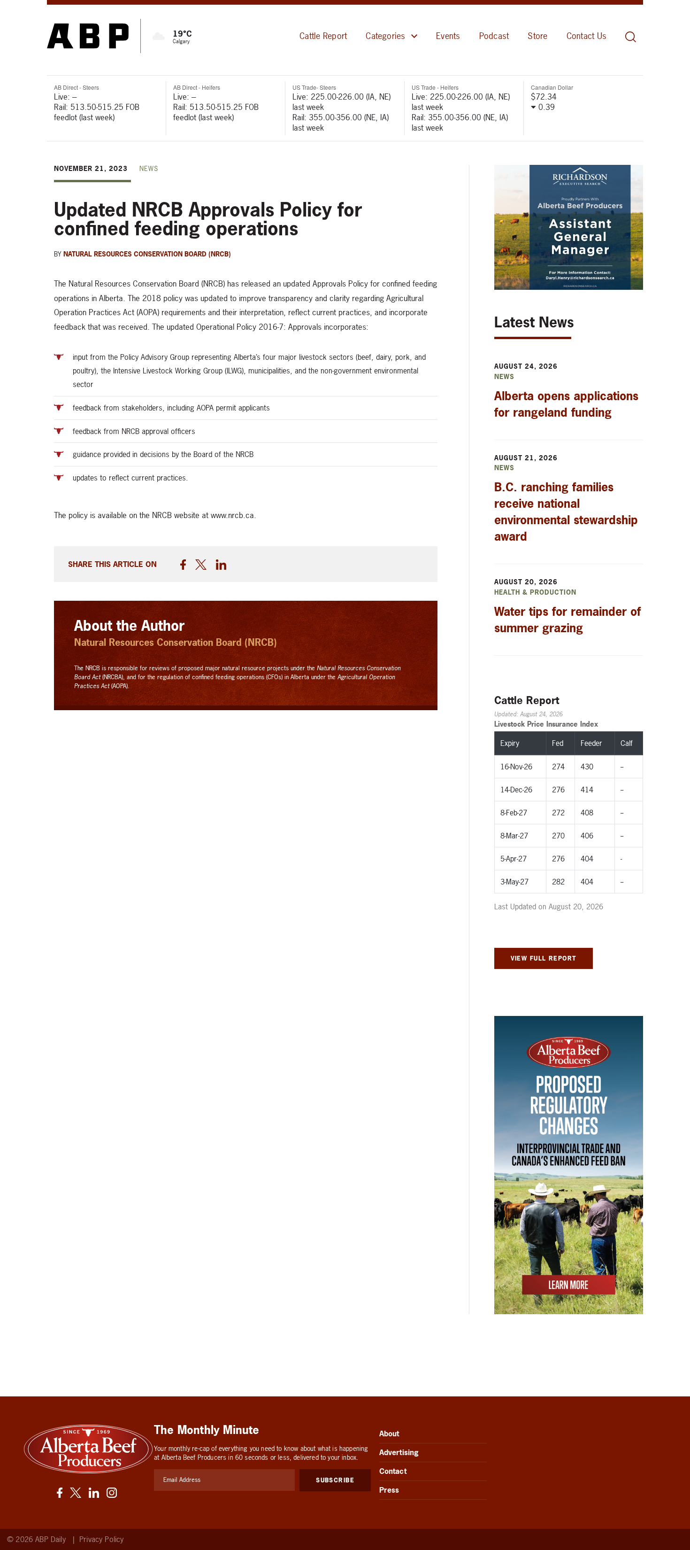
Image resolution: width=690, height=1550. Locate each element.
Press (389, 1490)
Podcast (494, 36)
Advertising (399, 1452)
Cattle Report (323, 36)
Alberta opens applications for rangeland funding (566, 404)
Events (448, 36)
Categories (385, 36)
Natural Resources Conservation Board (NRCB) (147, 253)
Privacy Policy (101, 1539)
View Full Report (543, 958)
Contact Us (586, 36)
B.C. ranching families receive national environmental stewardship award (566, 511)
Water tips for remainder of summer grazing (567, 620)
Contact (392, 1471)
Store (537, 36)
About (389, 1433)
